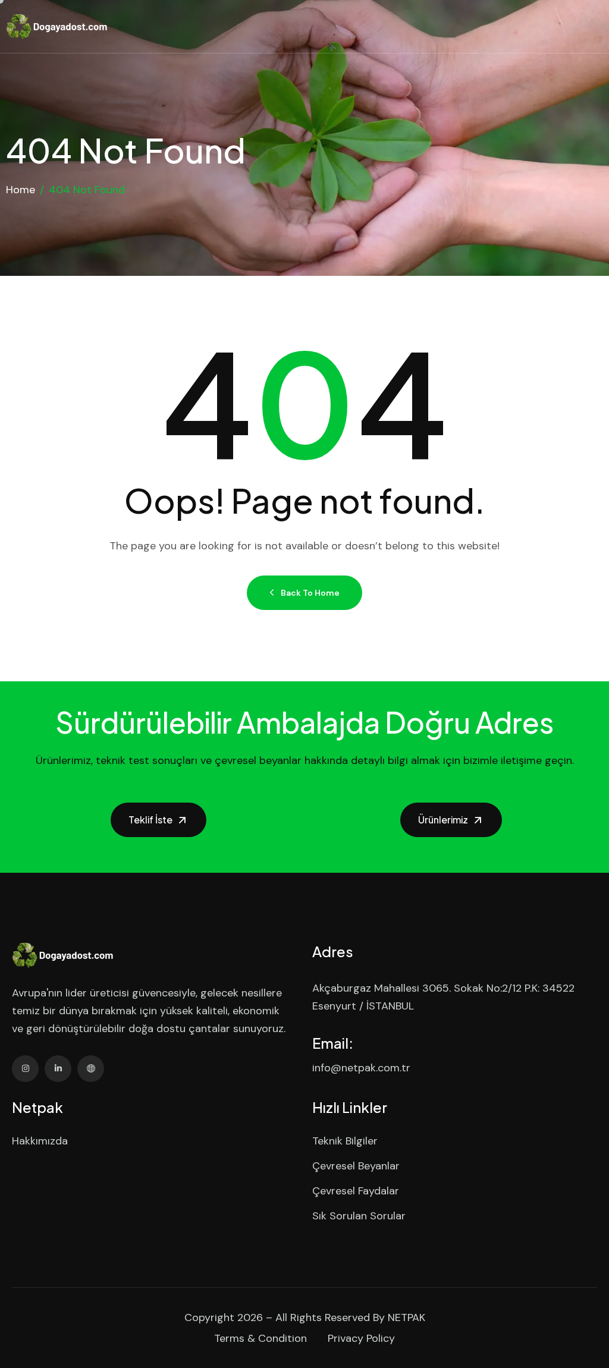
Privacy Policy (361, 1338)
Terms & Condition (260, 1338)
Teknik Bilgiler (345, 1141)
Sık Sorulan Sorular (359, 1216)
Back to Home (310, 592)
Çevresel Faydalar (355, 1191)
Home (20, 190)
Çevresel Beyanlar (356, 1166)
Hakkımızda (40, 1141)
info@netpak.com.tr (361, 1068)
